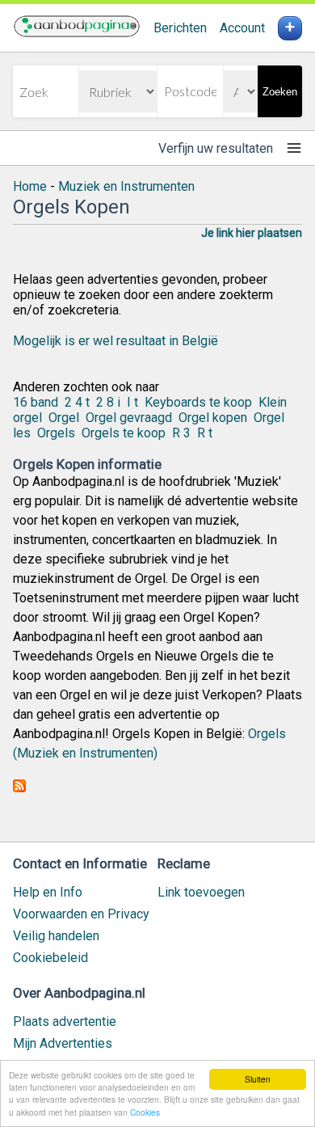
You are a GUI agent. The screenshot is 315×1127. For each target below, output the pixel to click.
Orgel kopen (212, 417)
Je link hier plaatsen (251, 232)
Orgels (56, 433)
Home (30, 186)
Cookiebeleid (50, 957)
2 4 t (77, 402)
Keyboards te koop (198, 402)
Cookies (145, 1112)
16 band (35, 402)
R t (204, 433)
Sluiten (258, 1079)
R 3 (181, 433)
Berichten (180, 28)
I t (132, 402)
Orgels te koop (124, 433)
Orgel (63, 417)
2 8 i (108, 402)
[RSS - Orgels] (19, 788)
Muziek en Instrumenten (126, 186)
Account (242, 28)
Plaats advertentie (64, 1021)
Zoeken (279, 92)
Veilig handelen (56, 935)
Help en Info (47, 892)
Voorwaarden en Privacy (81, 914)
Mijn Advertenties (62, 1043)
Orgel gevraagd (129, 417)
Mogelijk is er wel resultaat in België (115, 340)
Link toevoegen (201, 892)
